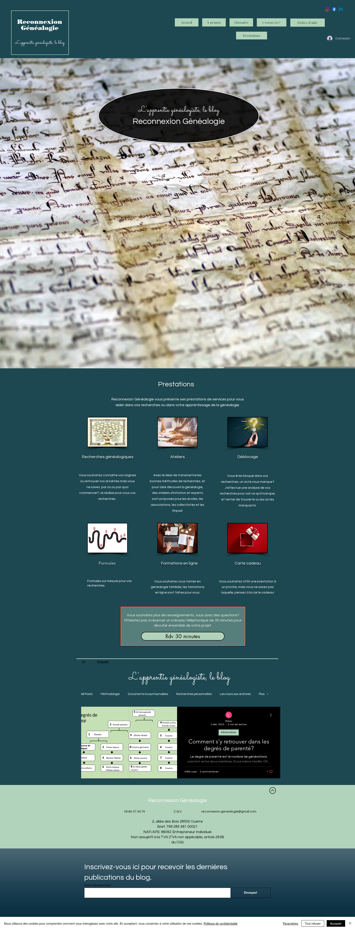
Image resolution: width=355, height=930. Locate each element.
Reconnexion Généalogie (179, 121)
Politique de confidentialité (220, 923)
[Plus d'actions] (272, 715)
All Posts (86, 694)
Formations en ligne (179, 563)
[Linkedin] (340, 9)
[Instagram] (327, 9)
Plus (261, 694)
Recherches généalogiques (107, 457)
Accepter (336, 923)
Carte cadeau (248, 563)
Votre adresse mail (97, 885)
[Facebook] (334, 9)
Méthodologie (110, 694)
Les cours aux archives (235, 694)
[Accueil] (83, 661)
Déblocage (247, 457)
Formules (107, 563)
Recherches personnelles (194, 694)
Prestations (176, 384)
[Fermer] (350, 923)
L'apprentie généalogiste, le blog (178, 110)
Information (228, 732)
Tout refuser (313, 923)
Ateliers (177, 457)
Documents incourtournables (148, 694)
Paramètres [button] (290, 923)
